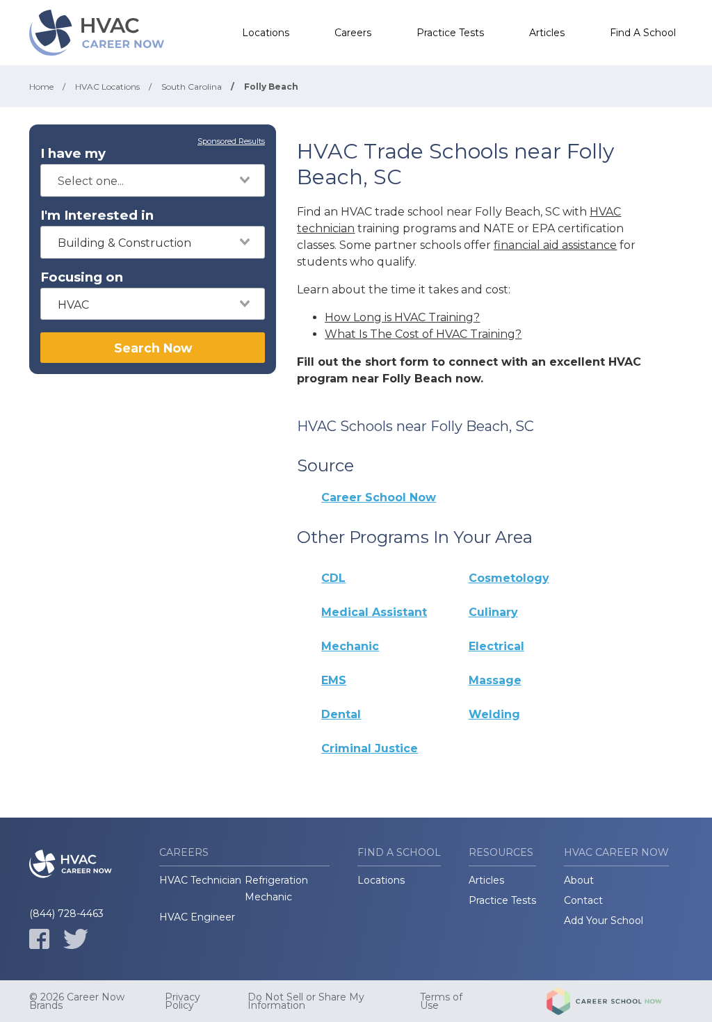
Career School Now (378, 497)
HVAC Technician (200, 880)
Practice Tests (450, 32)
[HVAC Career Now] (98, 33)
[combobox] (152, 180)
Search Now (153, 348)
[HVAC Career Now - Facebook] (39, 939)
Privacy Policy (182, 1001)
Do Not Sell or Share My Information (306, 1001)
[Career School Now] (615, 1001)
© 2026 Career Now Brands (76, 1001)
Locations (265, 32)
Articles (547, 32)
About (579, 880)
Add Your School (603, 920)
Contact (583, 900)
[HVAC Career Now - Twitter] (75, 939)
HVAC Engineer (197, 917)
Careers (352, 32)
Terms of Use (441, 1001)
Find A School (643, 32)
